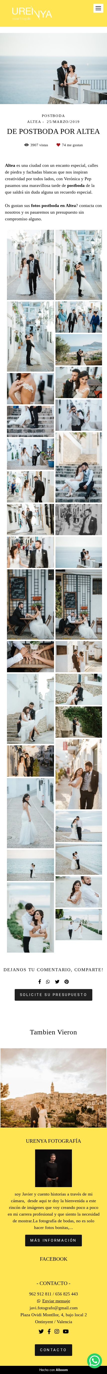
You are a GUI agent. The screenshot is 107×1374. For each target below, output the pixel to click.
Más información (53, 1240)
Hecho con (53, 1370)
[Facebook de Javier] (49, 1331)
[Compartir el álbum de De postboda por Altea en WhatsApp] (48, 981)
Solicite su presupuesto (53, 995)
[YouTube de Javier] (66, 1331)
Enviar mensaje (56, 1301)
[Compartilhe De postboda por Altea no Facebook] (39, 981)
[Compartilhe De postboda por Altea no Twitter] (57, 981)
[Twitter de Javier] (41, 1331)
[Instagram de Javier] (56, 1331)
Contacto (53, 1350)
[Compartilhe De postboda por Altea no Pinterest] (66, 981)
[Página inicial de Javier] (32, 13)
